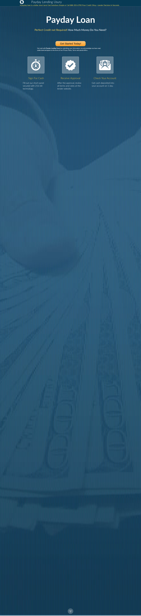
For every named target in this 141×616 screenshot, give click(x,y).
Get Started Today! (70, 43)
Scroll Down (70, 611)
